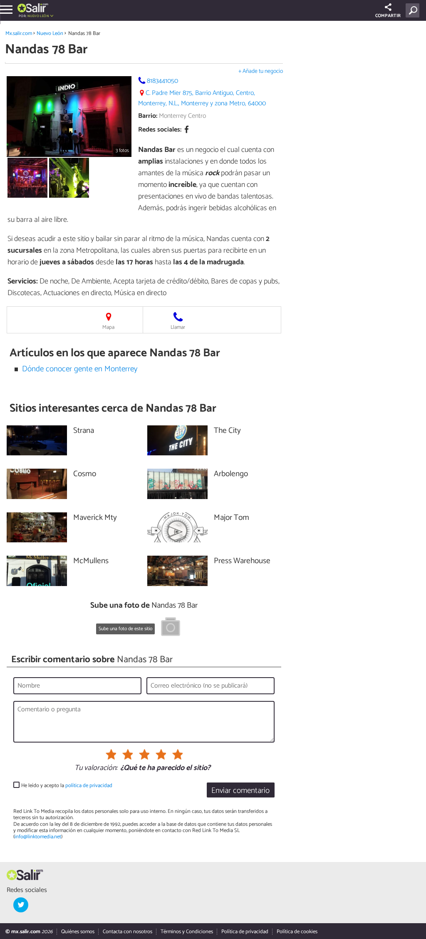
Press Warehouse (242, 561)
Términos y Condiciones (187, 932)
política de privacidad (88, 785)
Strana (83, 431)
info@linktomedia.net (38, 836)
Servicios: (22, 281)
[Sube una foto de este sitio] (170, 628)
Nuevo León (50, 33)
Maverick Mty (95, 518)
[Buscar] (414, 10)
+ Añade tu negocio (260, 71)
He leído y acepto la (66, 785)
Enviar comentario (240, 790)
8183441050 (162, 81)
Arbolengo (231, 474)
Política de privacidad (244, 932)
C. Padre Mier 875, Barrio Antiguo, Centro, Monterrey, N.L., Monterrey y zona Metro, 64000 (202, 98)
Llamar (178, 327)
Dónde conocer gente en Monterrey (79, 369)
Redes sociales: (159, 130)
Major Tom (231, 518)
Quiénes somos (77, 932)
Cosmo (84, 474)
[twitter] (20, 904)
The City (227, 431)
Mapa (108, 327)
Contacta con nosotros (127, 932)
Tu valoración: (95, 768)
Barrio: (147, 116)
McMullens (91, 561)
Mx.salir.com (18, 33)
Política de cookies (297, 932)
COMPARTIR (388, 16)
